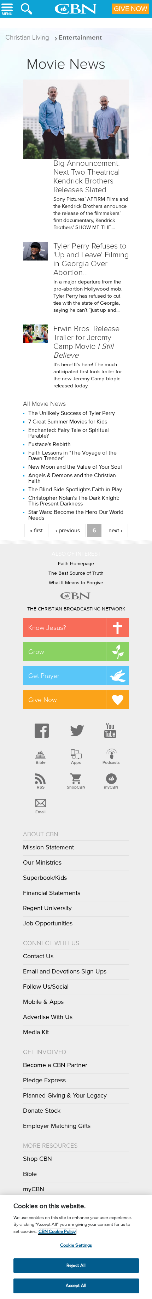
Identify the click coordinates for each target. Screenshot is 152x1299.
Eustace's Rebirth (49, 444)
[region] (76, 1247)
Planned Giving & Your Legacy (65, 1096)
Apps (76, 762)
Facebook (40, 730)
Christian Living (27, 37)
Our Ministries (42, 863)
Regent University (47, 908)
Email (40, 811)
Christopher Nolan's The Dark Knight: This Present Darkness (73, 501)
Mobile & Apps (43, 1002)
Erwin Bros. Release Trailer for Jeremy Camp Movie (86, 341)
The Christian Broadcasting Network (76, 609)
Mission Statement (48, 847)
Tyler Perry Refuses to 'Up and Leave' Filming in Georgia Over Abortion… (91, 259)
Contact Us (38, 956)
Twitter (76, 730)
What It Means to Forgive (76, 582)
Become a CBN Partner (55, 1065)
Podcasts (111, 762)
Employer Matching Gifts (56, 1126)
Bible (41, 762)
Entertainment (80, 37)
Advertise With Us (47, 1017)
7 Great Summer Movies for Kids (67, 422)
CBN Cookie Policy (57, 1231)
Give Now (130, 8)
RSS (41, 787)
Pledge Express (44, 1080)
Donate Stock (41, 1111)
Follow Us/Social (46, 987)
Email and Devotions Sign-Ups (64, 972)
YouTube (111, 730)
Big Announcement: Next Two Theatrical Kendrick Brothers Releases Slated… (86, 176)
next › (115, 530)
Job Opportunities (47, 923)
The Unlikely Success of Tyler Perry (71, 413)
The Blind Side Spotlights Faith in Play (75, 489)
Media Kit (36, 1032)
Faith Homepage (76, 563)
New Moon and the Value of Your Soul (75, 467)
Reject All (76, 1265)
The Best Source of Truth (76, 573)
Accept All (76, 1285)
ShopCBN (76, 787)
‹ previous (67, 530)
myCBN (111, 787)
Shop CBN (37, 1159)
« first (36, 530)
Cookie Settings (76, 1245)
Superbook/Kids (45, 878)
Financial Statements (51, 893)
